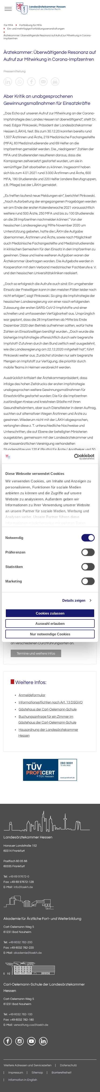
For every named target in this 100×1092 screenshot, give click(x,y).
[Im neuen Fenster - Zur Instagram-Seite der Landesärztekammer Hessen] (19, 1041)
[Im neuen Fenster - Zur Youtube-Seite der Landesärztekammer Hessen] (31, 1041)
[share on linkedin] (7, 81)
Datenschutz (68, 1065)
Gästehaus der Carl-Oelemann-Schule (48, 709)
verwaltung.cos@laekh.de (31, 1024)
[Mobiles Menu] (8, 8)
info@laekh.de (23, 887)
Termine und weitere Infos (36, 653)
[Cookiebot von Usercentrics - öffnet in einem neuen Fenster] (74, 457)
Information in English (22, 1079)
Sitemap (37, 1072)
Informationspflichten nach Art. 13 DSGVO (51, 702)
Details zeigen (73, 600)
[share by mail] (43, 81)
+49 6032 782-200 (20, 942)
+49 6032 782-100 (20, 1014)
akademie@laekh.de (28, 952)
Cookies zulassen (50, 613)
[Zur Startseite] (41, 9)
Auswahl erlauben (50, 624)
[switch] (88, 552)
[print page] (55, 81)
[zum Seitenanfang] (91, 1082)
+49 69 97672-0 (19, 876)
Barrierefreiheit (61, 1072)
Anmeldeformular (32, 695)
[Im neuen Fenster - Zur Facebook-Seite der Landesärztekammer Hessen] (7, 1041)
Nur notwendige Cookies (50, 634)
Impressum (15, 1072)
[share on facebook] (31, 81)
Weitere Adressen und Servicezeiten (27, 1065)
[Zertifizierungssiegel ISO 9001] (50, 771)
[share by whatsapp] (19, 81)
